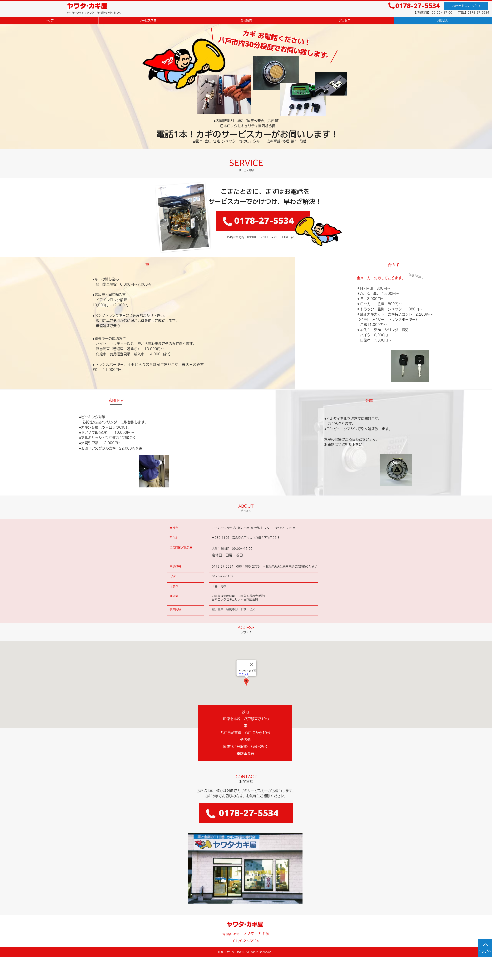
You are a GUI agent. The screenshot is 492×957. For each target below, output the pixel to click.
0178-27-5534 (417, 6)
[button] (245, 868)
